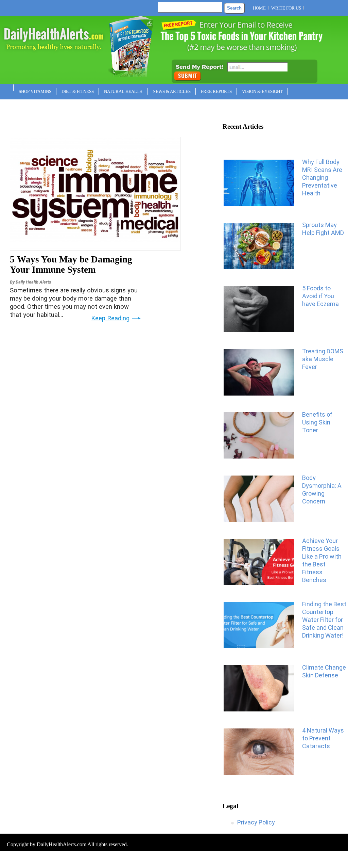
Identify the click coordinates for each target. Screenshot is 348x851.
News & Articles (172, 91)
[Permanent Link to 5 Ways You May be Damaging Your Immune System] (95, 248)
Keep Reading (110, 318)
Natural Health (123, 91)
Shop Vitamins (35, 91)
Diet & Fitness (78, 91)
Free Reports (216, 91)
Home (259, 8)
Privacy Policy (256, 822)
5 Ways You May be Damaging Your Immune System (71, 264)
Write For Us (286, 8)
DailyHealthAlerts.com (61, 844)
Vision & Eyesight (262, 91)
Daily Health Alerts (33, 282)
